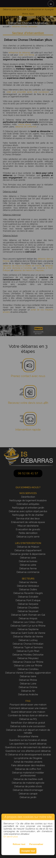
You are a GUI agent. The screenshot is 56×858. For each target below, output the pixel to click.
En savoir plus (11, 836)
